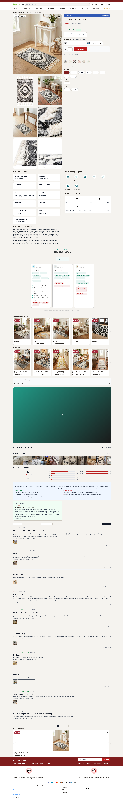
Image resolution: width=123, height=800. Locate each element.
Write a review (78, 23)
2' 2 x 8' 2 (75, 89)
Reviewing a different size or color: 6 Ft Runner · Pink (24, 659)
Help (102, 0)
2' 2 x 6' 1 (67, 89)
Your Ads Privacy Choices (20, 793)
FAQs (62, 789)
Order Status (64, 787)
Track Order (107, 0)
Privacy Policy (104, 762)
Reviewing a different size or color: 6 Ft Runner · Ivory (24, 602)
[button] (59, 17)
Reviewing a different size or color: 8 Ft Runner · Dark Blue (25, 579)
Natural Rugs (62, 8)
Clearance (107, 8)
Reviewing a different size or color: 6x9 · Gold (23, 559)
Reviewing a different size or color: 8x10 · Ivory (25, 516)
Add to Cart (80, 49)
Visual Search (96, 8)
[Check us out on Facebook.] (86, 788)
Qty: (66, 49)
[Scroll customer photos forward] (110, 460)
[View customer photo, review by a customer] (18, 460)
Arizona (31, 12)
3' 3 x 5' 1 (74, 72)
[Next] (109, 331)
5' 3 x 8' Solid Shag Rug (78, 340)
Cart (109, 4)
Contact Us (63, 785)
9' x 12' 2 (73, 76)
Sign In (95, 4)
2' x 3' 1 (66, 72)
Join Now (106, 759)
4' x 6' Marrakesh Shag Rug (20, 340)
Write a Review (107, 523)
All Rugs (15, 8)
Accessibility (64, 792)
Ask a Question (68, 54)
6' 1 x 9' (95, 72)
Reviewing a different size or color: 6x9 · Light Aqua (24, 618)
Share (76, 54)
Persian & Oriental (26, 8)
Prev (55, 726)
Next (70, 726)
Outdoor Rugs (50, 8)
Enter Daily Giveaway (42, 785)
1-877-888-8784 (17, 0)
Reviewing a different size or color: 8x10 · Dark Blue (24, 538)
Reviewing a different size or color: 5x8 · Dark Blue (24, 679)
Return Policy (64, 790)
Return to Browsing (18, 12)
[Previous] (15, 331)
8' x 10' (102, 72)
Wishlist (102, 4)
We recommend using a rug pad (79, 39)
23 (66, 726)
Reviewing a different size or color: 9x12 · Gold (23, 718)
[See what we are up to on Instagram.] (89, 788)
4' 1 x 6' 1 (81, 72)
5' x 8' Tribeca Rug (96, 340)
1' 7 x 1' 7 (67, 82)
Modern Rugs (39, 8)
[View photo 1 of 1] (15, 542)
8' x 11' (66, 76)
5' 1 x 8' (88, 72)
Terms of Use (16, 790)
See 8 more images (50, 166)
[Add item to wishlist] (29, 320)
